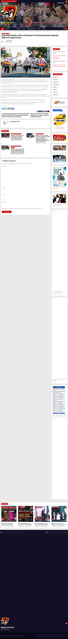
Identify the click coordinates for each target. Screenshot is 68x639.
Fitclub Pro (55, 92)
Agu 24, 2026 (13, 140)
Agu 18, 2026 (13, 154)
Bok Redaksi (41, 634)
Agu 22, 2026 (38, 143)
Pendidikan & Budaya (31, 28)
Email (3, 195)
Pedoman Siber (64, 634)
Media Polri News (7, 23)
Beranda (7, 28)
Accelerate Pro (56, 84)
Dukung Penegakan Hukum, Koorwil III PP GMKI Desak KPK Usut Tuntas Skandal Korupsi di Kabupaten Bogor (42, 525)
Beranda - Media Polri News (59, 389)
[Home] (2, 28)
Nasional (3, 33)
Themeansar (21, 635)
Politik (24, 28)
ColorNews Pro (56, 82)
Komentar (4, 166)
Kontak (55, 634)
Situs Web (4, 201)
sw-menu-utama (54, 636)
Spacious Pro (55, 77)
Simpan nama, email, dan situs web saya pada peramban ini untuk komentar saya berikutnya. (22, 208)
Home (37, 634)
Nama (3, 188)
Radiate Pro (55, 89)
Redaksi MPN (9, 40)
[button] (63, 28)
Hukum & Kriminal (14, 133)
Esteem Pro (55, 87)
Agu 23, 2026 (38, 526)
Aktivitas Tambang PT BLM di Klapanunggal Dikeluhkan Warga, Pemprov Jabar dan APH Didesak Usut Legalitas (17, 151)
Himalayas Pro (56, 94)
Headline (37, 133)
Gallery (43, 28)
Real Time (58, 413)
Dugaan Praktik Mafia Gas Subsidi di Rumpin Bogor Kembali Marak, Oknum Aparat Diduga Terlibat (17, 137)
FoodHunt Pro (56, 79)
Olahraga (18, 28)
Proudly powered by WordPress (6, 635)
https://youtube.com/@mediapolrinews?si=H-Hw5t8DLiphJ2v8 (59, 57)
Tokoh (39, 28)
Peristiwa (45, 636)
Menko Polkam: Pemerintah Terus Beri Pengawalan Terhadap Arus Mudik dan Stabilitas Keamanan (39, 115)
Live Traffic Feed (59, 387)
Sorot (41, 507)
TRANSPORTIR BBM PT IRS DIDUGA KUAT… (58, 394)
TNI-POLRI (7, 33)
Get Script (55, 413)
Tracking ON (61, 413)
